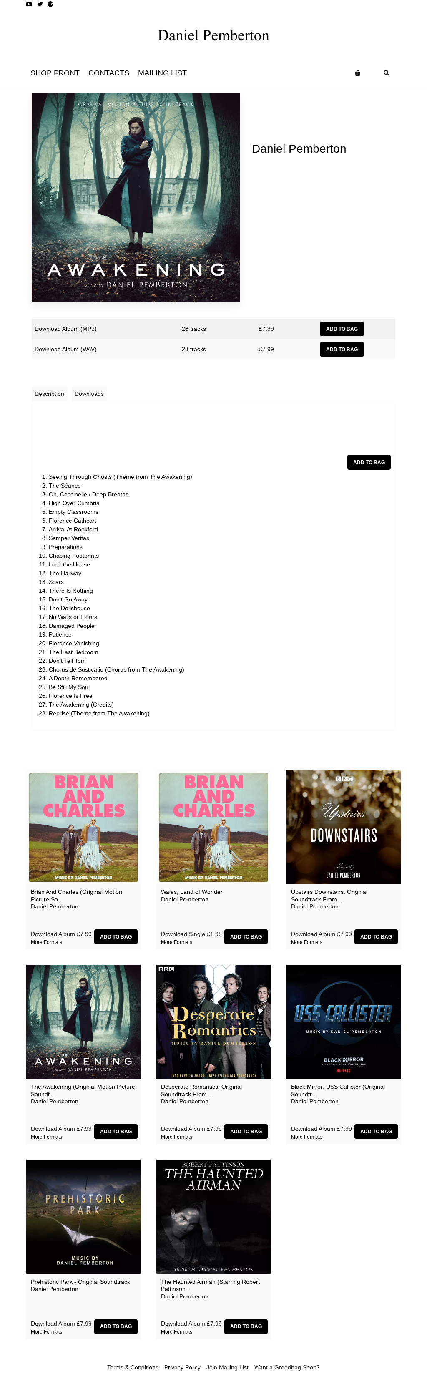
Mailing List (162, 73)
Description (49, 393)
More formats (46, 942)
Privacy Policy (182, 1367)
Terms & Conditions (132, 1367)
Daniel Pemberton (299, 148)
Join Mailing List (227, 1367)
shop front (55, 73)
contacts (108, 73)
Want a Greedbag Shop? (287, 1367)
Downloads (89, 393)
